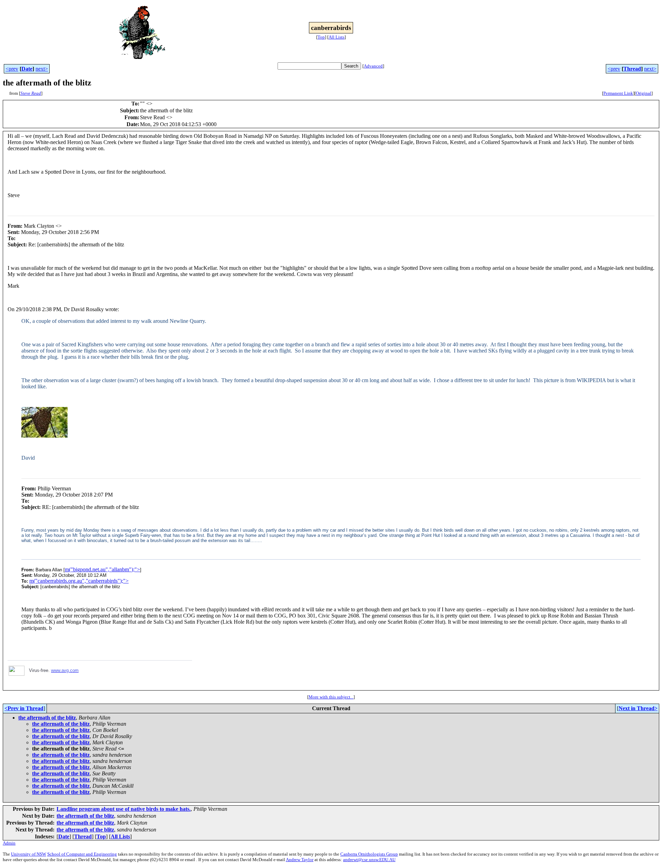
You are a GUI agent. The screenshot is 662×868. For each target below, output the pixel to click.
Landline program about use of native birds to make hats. (124, 809)
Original (643, 93)
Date (26, 69)
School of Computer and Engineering (82, 854)
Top (321, 37)
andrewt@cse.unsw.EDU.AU (369, 859)
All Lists (336, 37)
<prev (12, 69)
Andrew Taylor (299, 859)
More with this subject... (331, 696)
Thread (632, 69)
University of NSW (28, 854)
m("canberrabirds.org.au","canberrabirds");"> (79, 581)
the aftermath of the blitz (47, 718)
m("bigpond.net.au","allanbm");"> (102, 569)
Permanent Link (618, 93)
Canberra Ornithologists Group (369, 854)
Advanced (373, 66)
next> (42, 69)
